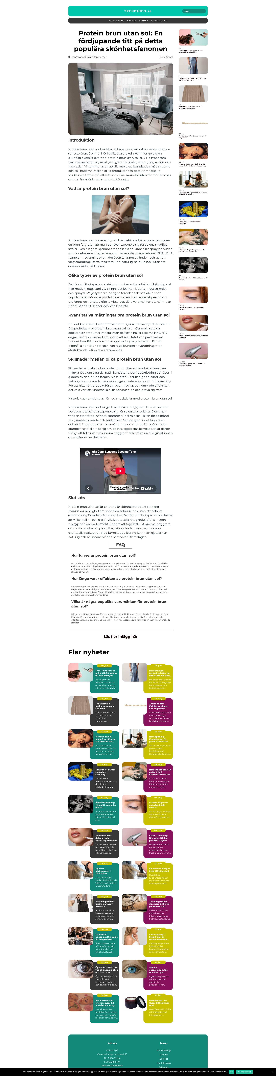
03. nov (104, 764)
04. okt (104, 929)
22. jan (104, 962)
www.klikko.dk (115, 1065)
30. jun (104, 665)
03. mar (104, 863)
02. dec (158, 731)
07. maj (158, 698)
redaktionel (166, 57)
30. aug (104, 797)
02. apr (104, 731)
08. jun (158, 665)
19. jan (158, 962)
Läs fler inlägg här (121, 636)
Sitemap (163, 1067)
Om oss (131, 20)
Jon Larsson (100, 57)
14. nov (158, 896)
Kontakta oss (159, 20)
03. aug (158, 797)
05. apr (104, 830)
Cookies (143, 20)
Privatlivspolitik (244, 1072)
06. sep (158, 764)
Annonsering (116, 20)
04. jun (104, 698)
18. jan (104, 995)
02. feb (158, 863)
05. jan (104, 896)
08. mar (158, 830)
